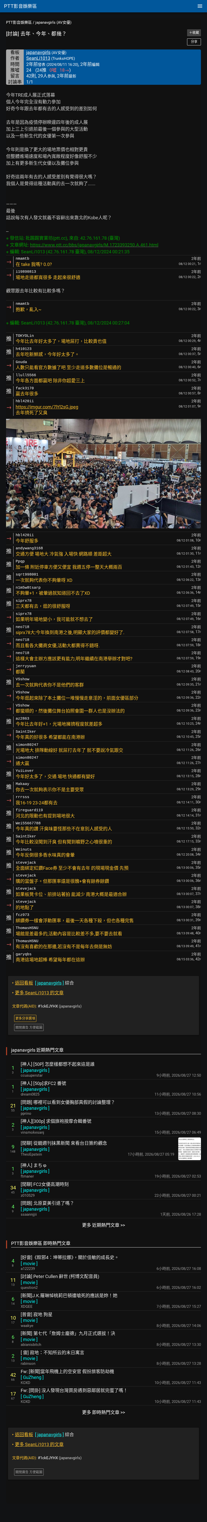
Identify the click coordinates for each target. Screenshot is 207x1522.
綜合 (43, 983)
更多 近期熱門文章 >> (103, 1225)
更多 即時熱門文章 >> (103, 1412)
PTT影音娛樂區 (19, 22)
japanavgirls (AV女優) (53, 22)
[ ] (35, 1070)
